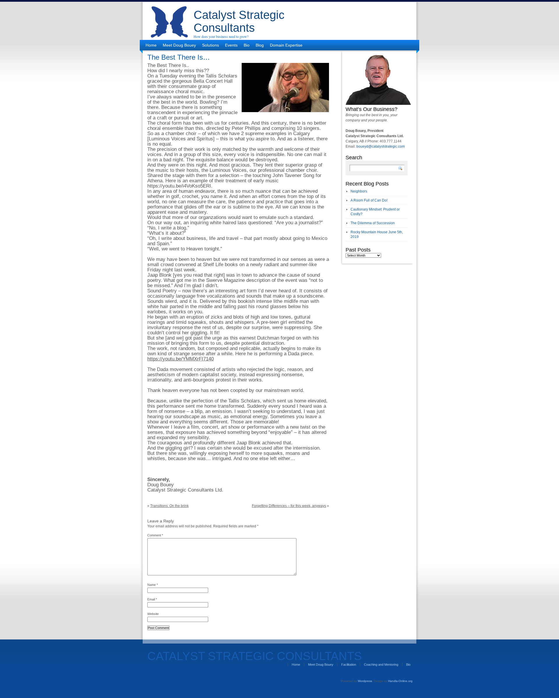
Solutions (210, 45)
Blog (260, 45)
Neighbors (359, 191)
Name (152, 584)
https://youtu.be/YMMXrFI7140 (180, 359)
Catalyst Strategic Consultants (239, 21)
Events (231, 45)
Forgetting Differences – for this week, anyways (289, 506)
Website (153, 614)
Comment (155, 535)
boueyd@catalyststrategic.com (380, 146)
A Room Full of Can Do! (369, 200)
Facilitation (348, 664)
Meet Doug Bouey (179, 45)
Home (151, 45)
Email (152, 599)
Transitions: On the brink (169, 506)
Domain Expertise (286, 45)
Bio (247, 45)
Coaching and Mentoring (381, 664)
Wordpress (365, 681)
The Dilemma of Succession (373, 223)
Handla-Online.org (400, 681)
